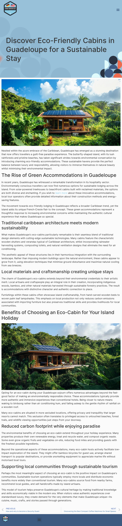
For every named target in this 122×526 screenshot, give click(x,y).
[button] (117, 9)
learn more (61, 192)
